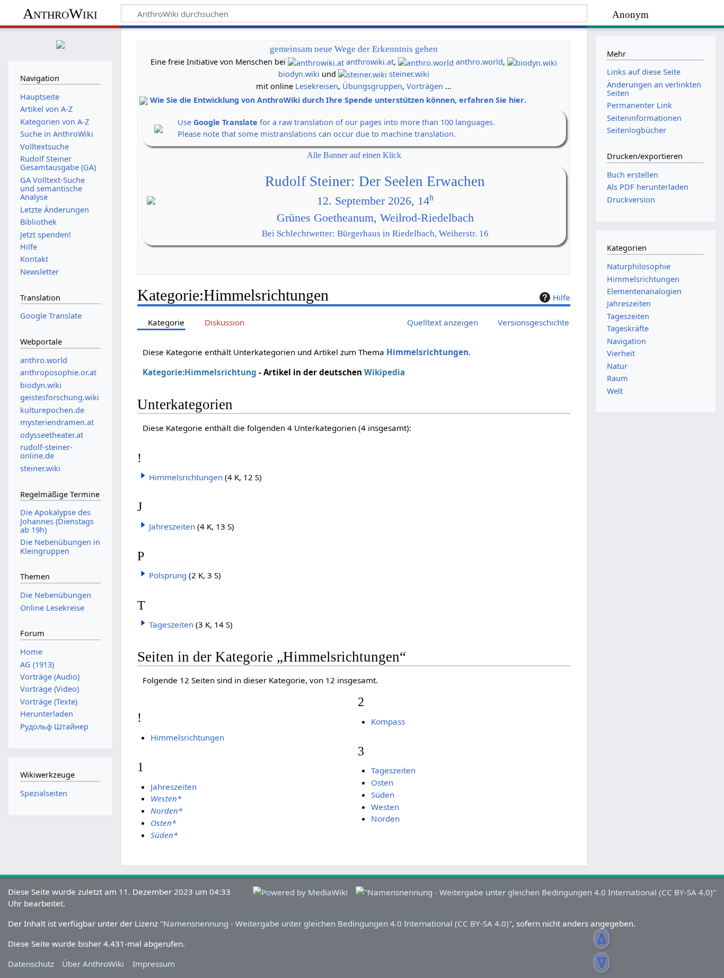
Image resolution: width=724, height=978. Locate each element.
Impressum (154, 963)
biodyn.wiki (299, 74)
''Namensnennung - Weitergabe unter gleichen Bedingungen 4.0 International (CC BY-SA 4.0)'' (336, 923)
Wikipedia (384, 372)
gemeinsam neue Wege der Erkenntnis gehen (354, 49)
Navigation (626, 341)
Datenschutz (31, 963)
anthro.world (479, 62)
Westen (385, 806)
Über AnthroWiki (93, 963)
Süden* (164, 835)
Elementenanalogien (644, 291)
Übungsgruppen (372, 86)
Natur (617, 366)
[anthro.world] (426, 62)
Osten (382, 782)
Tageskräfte (628, 328)
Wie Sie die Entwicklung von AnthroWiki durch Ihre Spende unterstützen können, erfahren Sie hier (337, 100)
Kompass (388, 721)
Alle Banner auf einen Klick (354, 155)
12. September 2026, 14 (375, 201)
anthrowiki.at (370, 62)
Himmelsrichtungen (427, 352)
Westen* (166, 798)
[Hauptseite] (60, 43)
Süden (382, 794)
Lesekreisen (316, 86)
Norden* (166, 810)
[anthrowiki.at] (316, 62)
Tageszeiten (171, 624)
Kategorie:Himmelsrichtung (200, 372)
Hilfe (561, 297)
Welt (615, 391)
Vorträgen (425, 86)
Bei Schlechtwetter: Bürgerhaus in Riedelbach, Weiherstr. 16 (375, 233)
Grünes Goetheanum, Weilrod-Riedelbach (375, 218)
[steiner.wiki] (362, 74)
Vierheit (621, 353)
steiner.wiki (409, 74)
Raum (617, 378)
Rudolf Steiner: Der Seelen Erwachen (375, 181)
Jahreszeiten (172, 526)
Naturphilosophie (638, 266)
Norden (385, 818)
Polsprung (168, 575)
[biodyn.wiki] (532, 62)
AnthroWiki (60, 13)
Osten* (163, 822)
